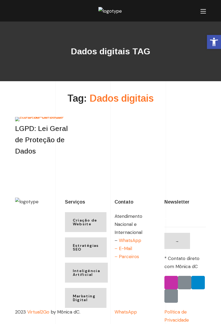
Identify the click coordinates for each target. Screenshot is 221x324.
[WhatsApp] (184, 282)
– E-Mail (123, 248)
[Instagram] (171, 282)
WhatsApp (130, 240)
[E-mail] (171, 296)
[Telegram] (198, 282)
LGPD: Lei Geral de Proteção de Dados (41, 139)
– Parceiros (127, 256)
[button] (17, 11)
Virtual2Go (38, 312)
